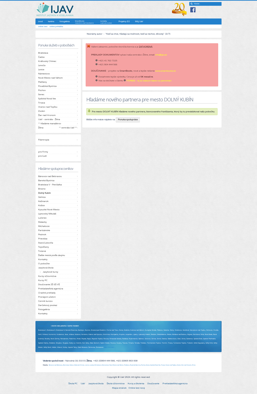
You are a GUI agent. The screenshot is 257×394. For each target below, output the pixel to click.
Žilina (193, 365)
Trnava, (163, 365)
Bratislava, (66, 365)
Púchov (143, 365)
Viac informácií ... (110, 347)
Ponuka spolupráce (128, 119)
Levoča (92, 365)
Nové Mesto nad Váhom (116, 365)
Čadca (71, 365)
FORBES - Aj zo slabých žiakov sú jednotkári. (149, 80)
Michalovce (97, 365)
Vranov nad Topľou (170, 365)
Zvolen (179, 365)
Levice (87, 365)
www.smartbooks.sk (165, 71)
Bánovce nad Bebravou (56, 365)
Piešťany (126, 365)
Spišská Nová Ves (155, 365)
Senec (148, 365)
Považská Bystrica (135, 365)
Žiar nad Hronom (186, 365)
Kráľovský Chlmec (79, 365)
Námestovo (105, 365)
